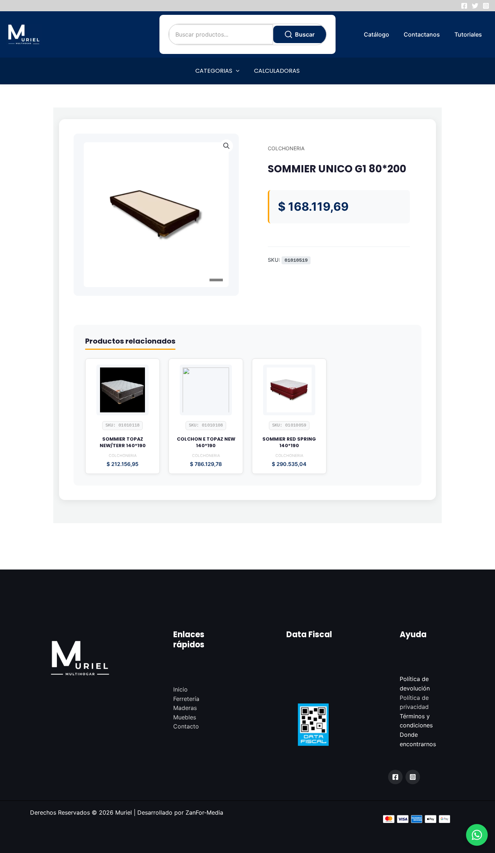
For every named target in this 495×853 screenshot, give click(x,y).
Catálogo (376, 34)
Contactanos (422, 34)
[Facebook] (464, 6)
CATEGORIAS (213, 71)
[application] (236, 71)
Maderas (185, 707)
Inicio (180, 689)
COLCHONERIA (286, 148)
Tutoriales (468, 34)
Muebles (184, 717)
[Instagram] (486, 6)
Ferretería (186, 698)
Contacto (186, 726)
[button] (477, 835)
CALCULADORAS (277, 71)
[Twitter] (475, 6)
